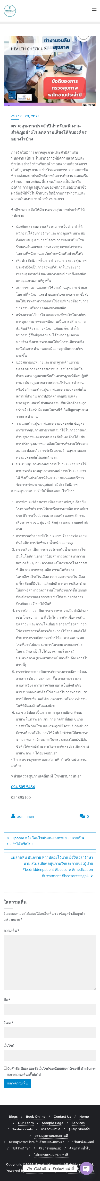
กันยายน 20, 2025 (25, 116)
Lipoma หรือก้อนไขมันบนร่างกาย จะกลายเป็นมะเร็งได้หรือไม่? (45, 840)
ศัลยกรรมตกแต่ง (50, 1148)
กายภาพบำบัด (50, 1129)
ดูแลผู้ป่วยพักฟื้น (79, 1129)
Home (84, 1116)
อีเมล (8, 1022)
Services (78, 1123)
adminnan (25, 816)
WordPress (34, 1171)
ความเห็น (11, 930)
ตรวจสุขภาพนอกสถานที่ (51, 1136)
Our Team (26, 1123)
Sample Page (52, 1123)
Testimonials (22, 1129)
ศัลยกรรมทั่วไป (79, 1148)
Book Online (35, 1116)
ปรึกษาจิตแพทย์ (83, 1142)
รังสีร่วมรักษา (21, 1148)
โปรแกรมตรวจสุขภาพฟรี (51, 1155)
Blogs (13, 1116)
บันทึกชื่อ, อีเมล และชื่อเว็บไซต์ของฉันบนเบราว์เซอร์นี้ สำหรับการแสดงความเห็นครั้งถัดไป (51, 1071)
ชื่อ (7, 1000)
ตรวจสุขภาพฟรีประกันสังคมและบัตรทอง (36, 1142)
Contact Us (62, 1116)
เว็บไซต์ (9, 1045)
